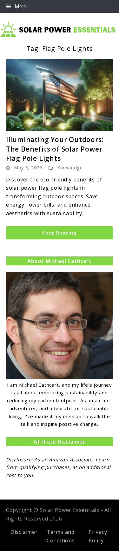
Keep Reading (59, 232)
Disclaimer (24, 531)
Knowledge (70, 168)
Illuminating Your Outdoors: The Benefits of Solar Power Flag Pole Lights (55, 149)
